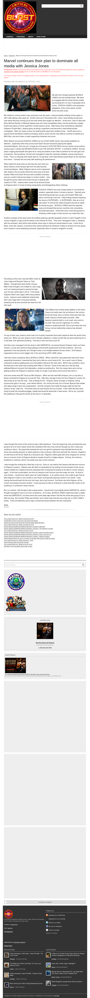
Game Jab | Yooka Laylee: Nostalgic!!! (64, 963)
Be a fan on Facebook (55, 926)
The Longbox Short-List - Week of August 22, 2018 (19, 524)
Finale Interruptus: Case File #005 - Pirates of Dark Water (26, 974)
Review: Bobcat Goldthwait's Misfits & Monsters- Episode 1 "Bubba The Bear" (27, 536)
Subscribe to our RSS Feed (57, 915)
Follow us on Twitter (54, 922)
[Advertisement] (44, 46)
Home (6, 55)
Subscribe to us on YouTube (57, 919)
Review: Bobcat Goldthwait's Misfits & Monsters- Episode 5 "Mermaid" (24, 526)
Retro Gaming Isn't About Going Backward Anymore (26, 983)
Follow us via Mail (54, 930)
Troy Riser (56, 995)
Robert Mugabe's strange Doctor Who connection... (67, 981)
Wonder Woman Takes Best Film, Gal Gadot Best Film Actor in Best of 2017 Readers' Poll (67, 972)
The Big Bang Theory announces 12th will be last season (21, 521)
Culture (12, 969)
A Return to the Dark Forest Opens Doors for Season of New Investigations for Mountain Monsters (68, 954)
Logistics (9, 37)
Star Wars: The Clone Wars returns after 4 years (18, 546)
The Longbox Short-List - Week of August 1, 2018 (18, 540)
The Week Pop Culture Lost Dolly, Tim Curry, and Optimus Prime (25, 964)
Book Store (41, 37)
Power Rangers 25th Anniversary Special (16, 542)
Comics (58, 977)
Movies (53, 977)
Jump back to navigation (45, 902)
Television (12, 55)
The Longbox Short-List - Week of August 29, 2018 (19, 519)
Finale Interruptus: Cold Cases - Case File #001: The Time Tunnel (26, 954)
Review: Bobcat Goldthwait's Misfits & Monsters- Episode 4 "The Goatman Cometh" (28, 528)
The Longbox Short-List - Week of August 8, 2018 (18, 530)
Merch (30, 37)
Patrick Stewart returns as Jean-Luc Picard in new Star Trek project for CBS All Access (29, 538)
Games (12, 987)
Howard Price (14, 924)
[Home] (20, 17)
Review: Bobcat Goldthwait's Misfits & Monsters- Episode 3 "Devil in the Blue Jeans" (29, 532)
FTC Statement (8, 931)
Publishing (21, 37)
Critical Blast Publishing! (19, 942)
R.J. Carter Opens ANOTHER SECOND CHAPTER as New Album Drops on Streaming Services (27, 674)
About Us (10, 928)
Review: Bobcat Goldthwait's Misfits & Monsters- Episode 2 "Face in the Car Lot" (27, 534)
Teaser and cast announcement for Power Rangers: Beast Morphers (24, 522)
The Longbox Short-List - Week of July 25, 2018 (18, 544)
